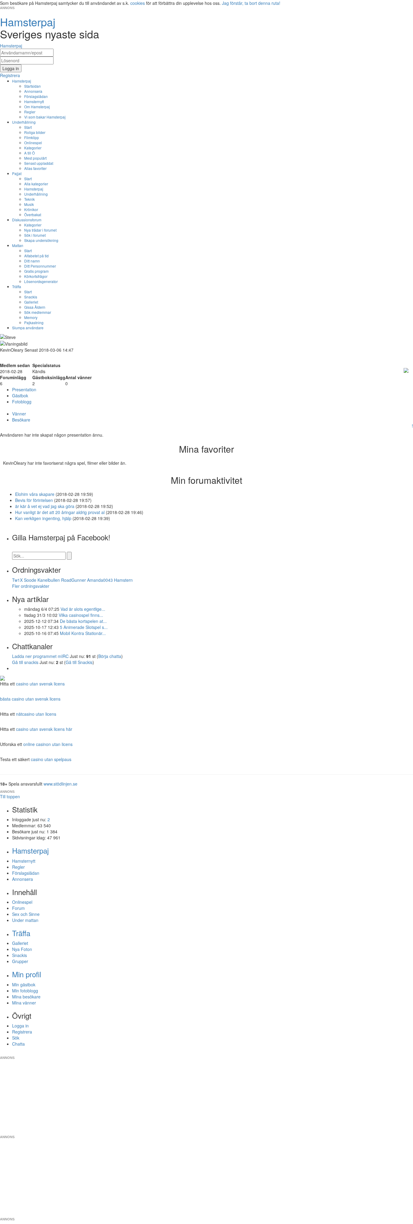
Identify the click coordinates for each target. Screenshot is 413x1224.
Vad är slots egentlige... (82, 609)
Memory (30, 317)
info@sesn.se (261, 1053)
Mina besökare (26, 997)
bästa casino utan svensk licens (30, 699)
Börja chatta (109, 656)
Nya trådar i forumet (40, 230)
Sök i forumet (35, 235)
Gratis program (36, 271)
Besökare (21, 420)
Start (28, 127)
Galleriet (31, 301)
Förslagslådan (36, 96)
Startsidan (32, 86)
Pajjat (16, 173)
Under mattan (25, 920)
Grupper (20, 961)
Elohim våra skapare (35, 494)
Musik (29, 204)
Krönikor (31, 209)
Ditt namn (32, 260)
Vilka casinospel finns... (81, 615)
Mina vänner (24, 1003)
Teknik (29, 199)
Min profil (26, 974)
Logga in (20, 1026)
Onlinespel (33, 142)
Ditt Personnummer (40, 266)
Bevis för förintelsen (34, 500)
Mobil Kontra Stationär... (83, 633)
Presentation (24, 389)
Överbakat (32, 214)
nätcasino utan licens (36, 714)
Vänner (19, 414)
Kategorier (32, 147)
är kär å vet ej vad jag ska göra (44, 506)
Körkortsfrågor (35, 276)
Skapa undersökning (41, 240)
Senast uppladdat (38, 163)
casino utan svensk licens (40, 684)
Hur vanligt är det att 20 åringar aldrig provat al (60, 512)
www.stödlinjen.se (60, 784)
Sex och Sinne (26, 914)
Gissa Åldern (34, 307)
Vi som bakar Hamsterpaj (45, 116)
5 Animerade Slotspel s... (84, 627)
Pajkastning (34, 322)
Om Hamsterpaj (37, 106)
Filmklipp (31, 137)
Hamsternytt (34, 101)
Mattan (17, 245)
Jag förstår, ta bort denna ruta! (251, 3)
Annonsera (33, 91)
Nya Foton (22, 949)
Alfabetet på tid (36, 255)
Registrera (22, 1032)
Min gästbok (23, 984)
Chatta (18, 1044)
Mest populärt (35, 158)
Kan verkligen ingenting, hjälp (43, 518)
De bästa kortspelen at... (83, 621)
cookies (137, 3)
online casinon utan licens (48, 744)
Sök (15, 1038)
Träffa (16, 286)
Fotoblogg (21, 402)
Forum (18, 908)
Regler (29, 111)
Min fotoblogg (25, 991)
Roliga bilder (34, 132)
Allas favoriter (35, 168)
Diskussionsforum (26, 219)
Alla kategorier (36, 183)
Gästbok (20, 395)
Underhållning (24, 122)
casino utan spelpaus (51, 759)
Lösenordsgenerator (41, 281)
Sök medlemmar (37, 312)
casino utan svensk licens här (44, 729)
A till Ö (29, 152)
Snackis (30, 296)
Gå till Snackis (79, 662)
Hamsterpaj (21, 80)
